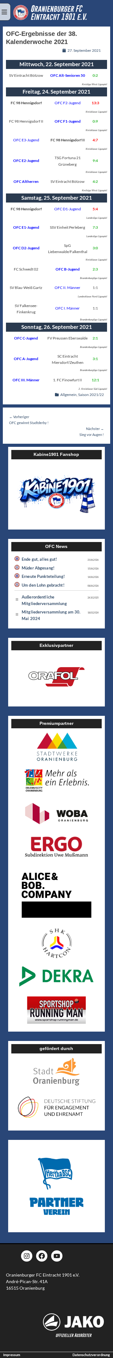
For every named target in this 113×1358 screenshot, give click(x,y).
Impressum (11, 1355)
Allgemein (68, 394)
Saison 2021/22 (91, 394)
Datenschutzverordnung (91, 1355)
